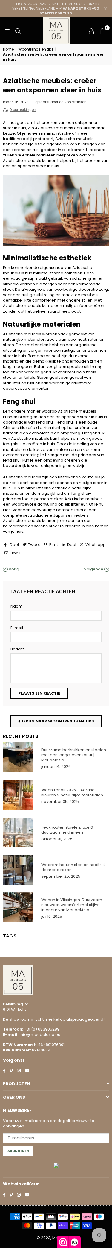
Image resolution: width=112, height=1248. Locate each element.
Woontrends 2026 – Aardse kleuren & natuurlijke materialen (72, 792)
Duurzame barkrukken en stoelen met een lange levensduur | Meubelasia (73, 755)
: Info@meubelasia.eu (38, 1034)
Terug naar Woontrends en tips (57, 721)
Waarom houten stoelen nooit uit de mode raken (73, 867)
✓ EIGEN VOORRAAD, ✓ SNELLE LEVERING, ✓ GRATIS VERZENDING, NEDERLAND (56, 8)
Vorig (13, 569)
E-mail (16, 628)
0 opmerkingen (23, 109)
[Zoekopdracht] (18, 30)
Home (8, 49)
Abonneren (18, 1150)
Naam (16, 606)
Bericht (17, 649)
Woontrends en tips (35, 49)
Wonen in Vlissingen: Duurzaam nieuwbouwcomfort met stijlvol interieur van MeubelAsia (71, 904)
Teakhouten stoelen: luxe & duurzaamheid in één (67, 830)
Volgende (94, 569)
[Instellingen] (91, 30)
